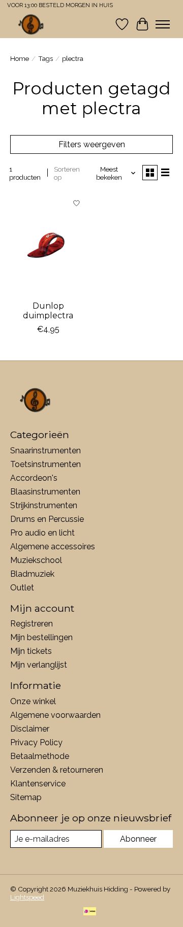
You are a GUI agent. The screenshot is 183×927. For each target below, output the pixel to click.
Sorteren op (67, 173)
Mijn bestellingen (41, 637)
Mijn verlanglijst (38, 665)
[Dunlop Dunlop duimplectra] (48, 243)
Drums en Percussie (47, 519)
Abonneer (138, 839)
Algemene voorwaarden (55, 715)
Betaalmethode (39, 756)
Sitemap (26, 797)
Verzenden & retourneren (56, 770)
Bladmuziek (32, 574)
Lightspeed (27, 897)
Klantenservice (38, 783)
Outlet (22, 587)
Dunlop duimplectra (48, 310)
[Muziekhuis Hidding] (31, 24)
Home (19, 58)
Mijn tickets (31, 651)
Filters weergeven (91, 144)
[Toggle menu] (162, 24)
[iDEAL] (89, 912)
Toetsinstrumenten (45, 464)
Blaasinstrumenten (45, 491)
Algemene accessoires (52, 546)
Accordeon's (33, 478)
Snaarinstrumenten (45, 450)
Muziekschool (36, 560)
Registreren (31, 623)
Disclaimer (29, 729)
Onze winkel (33, 701)
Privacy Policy (36, 742)
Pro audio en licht (42, 533)
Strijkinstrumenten (43, 505)
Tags (45, 58)
